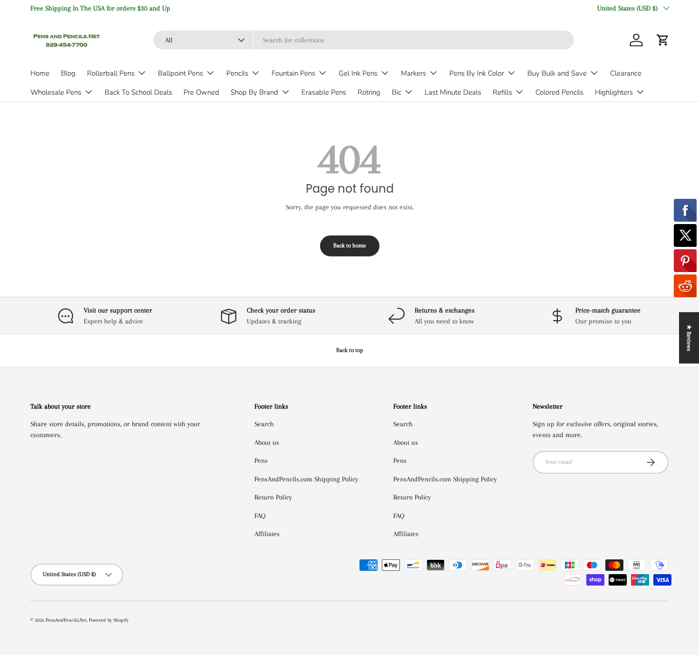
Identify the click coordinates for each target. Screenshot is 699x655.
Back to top (349, 350)
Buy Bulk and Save (557, 73)
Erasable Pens (323, 92)
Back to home (349, 245)
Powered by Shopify (108, 620)
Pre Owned (201, 92)
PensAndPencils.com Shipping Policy (306, 479)
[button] (662, 39)
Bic (396, 92)
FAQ (260, 515)
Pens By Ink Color (476, 73)
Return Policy (273, 497)
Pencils (237, 73)
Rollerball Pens (111, 73)
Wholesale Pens (55, 92)
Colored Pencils (559, 92)
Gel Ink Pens (358, 73)
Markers (413, 73)
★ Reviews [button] (689, 337)
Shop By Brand (254, 92)
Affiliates (267, 534)
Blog (68, 73)
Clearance (625, 73)
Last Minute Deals (453, 92)
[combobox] (364, 39)
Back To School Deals (138, 92)
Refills (502, 92)
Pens (261, 460)
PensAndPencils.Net (66, 620)
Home (39, 73)
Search (264, 424)
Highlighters (614, 92)
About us (266, 442)
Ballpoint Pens (180, 73)
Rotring (369, 92)
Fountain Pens (293, 73)
